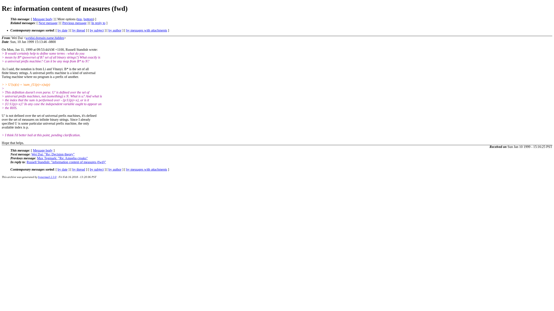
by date (63, 30)
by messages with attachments (146, 30)
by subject (97, 30)
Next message (48, 23)
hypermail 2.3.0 (47, 177)
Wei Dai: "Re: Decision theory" (53, 154)
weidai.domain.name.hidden (45, 38)
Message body (43, 19)
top (79, 19)
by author (114, 30)
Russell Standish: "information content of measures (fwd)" (66, 162)
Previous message (74, 23)
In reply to (98, 23)
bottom (88, 19)
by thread (78, 30)
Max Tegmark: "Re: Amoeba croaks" (62, 158)
